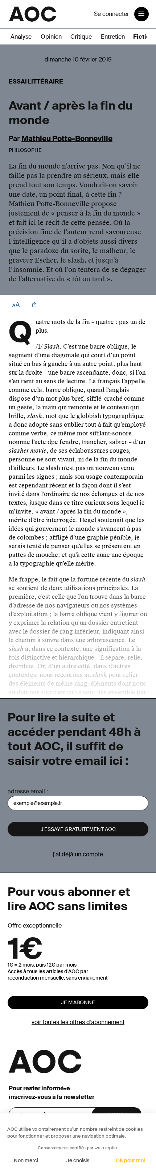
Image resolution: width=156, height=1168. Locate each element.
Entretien (113, 37)
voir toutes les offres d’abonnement (78, 1022)
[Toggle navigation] (141, 14)
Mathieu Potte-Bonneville (66, 138)
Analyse (21, 37)
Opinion (51, 37)
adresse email (26, 791)
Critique (81, 37)
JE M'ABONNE (78, 1002)
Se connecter (111, 14)
